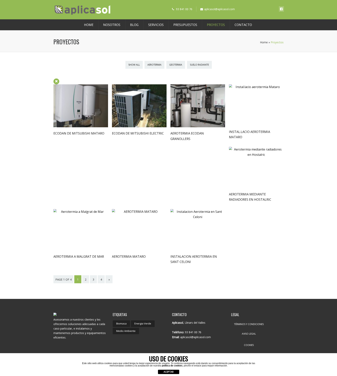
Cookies (249, 345)
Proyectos (216, 25)
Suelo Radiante (199, 64)
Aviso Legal (249, 333)
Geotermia (175, 64)
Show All (134, 64)
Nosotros (111, 25)
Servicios (156, 25)
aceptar (169, 371)
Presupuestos (185, 25)
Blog (134, 25)
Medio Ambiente (126, 331)
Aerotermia (154, 64)
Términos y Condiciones (249, 324)
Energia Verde (142, 323)
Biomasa (121, 323)
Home (88, 25)
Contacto (243, 25)
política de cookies (172, 365)
